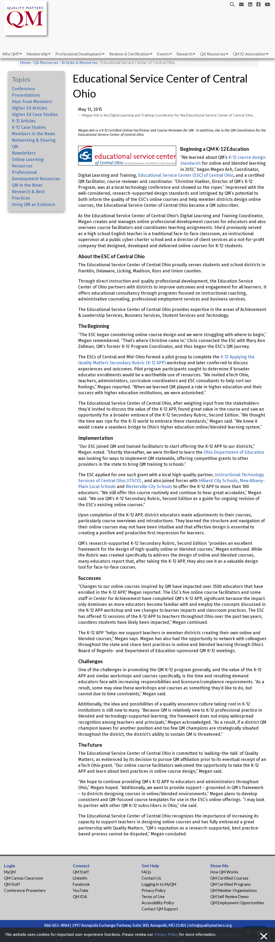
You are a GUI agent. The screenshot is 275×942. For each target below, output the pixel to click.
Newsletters (24, 153)
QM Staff (12, 884)
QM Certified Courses (229, 878)
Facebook (81, 884)
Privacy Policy (153, 890)
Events (163, 54)
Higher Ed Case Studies (35, 114)
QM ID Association (249, 54)
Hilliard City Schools (218, 480)
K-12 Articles (24, 120)
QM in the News (27, 185)
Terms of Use (153, 896)
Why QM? (10, 54)
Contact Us (151, 878)
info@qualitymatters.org (210, 925)
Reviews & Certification (129, 54)
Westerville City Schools (149, 486)
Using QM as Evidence (33, 204)
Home (25, 62)
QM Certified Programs (230, 884)
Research (184, 54)
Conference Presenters (25, 890)
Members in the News (33, 133)
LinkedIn (80, 878)
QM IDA (80, 896)
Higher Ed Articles (29, 108)
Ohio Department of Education (233, 452)
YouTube (80, 890)
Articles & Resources (80, 62)
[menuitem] (11, 54)
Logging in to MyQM (159, 884)
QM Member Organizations (233, 890)
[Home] (27, 18)
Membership (37, 54)
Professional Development (78, 54)
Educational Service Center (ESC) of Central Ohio (185, 175)
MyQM (10, 872)
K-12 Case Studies (29, 127)
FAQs (146, 872)
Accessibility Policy (158, 902)
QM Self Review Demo (229, 896)
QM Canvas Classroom (23, 878)
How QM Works (224, 872)
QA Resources (212, 54)
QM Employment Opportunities (237, 902)
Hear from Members (32, 101)
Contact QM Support (160, 909)
